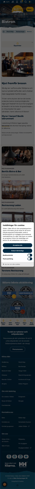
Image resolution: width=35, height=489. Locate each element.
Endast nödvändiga (17, 250)
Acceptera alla (17, 245)
